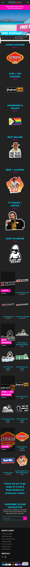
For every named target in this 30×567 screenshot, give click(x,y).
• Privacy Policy (6, 549)
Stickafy (7, 562)
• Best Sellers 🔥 (6, 536)
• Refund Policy (6, 546)
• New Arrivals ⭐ (7, 534)
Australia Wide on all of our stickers (21, 37)
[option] (15, 26)
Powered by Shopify (14, 562)
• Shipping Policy (6, 541)
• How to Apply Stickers (8, 539)
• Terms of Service (7, 544)
